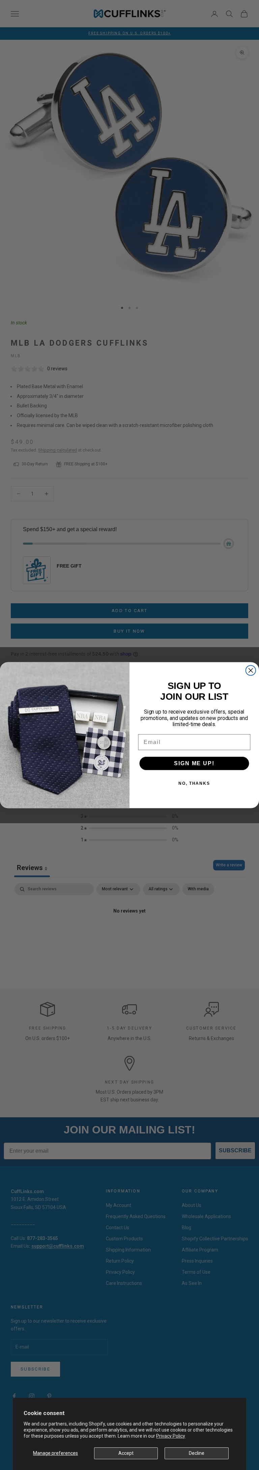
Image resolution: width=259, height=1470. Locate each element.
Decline (196, 1453)
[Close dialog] (251, 670)
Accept (126, 1453)
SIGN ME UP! (194, 763)
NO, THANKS (194, 783)
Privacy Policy (170, 1436)
